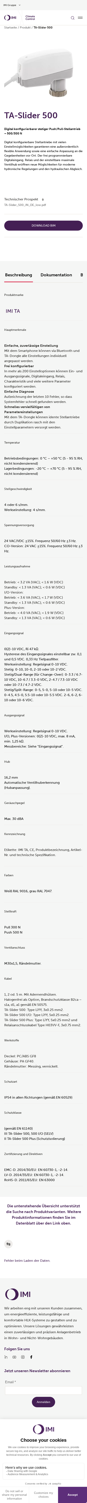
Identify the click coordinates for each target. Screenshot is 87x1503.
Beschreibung (18, 274)
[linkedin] (6, 1357)
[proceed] (42, 199)
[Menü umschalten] (80, 17)
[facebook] (31, 1357)
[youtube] (14, 1357)
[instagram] (22, 1357)
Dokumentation (56, 274)
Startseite (10, 27)
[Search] (72, 17)
